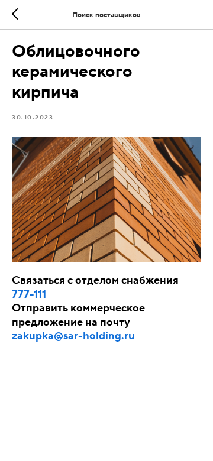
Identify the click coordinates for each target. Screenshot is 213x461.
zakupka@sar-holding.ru (73, 336)
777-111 (29, 294)
